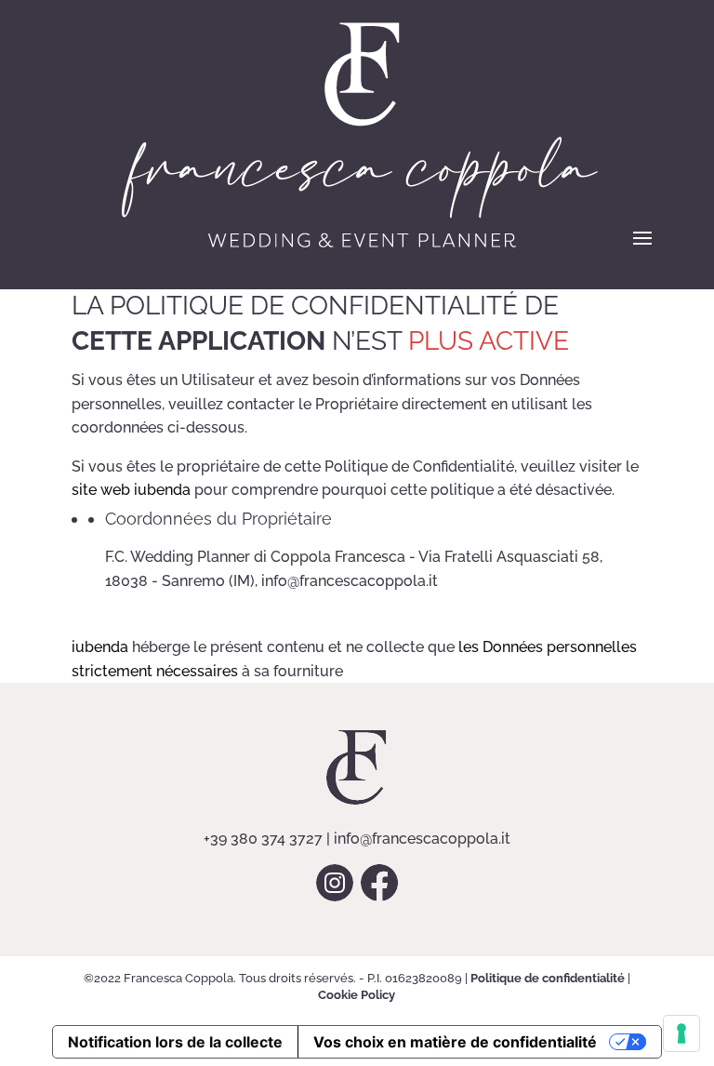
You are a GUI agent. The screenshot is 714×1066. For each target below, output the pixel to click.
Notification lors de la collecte (175, 1042)
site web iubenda (131, 490)
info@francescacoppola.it (422, 838)
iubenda (100, 647)
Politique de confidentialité (547, 978)
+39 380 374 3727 (263, 838)
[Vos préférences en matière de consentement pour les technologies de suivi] (681, 1033)
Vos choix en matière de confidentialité (455, 1042)
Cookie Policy (356, 995)
